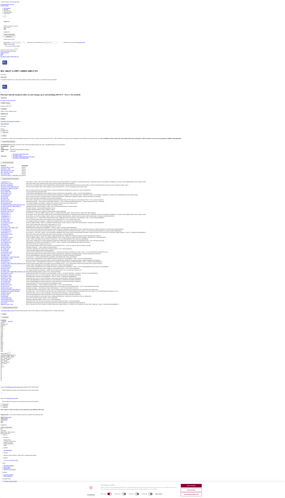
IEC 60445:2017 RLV (6, 253)
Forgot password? (81, 42)
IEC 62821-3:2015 (5, 240)
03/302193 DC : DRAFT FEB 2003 (9, 188)
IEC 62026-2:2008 (5, 221)
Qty (1, 365)
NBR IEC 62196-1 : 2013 (7, 304)
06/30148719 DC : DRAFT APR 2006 (10, 291)
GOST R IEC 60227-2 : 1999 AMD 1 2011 (11, 175)
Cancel (5, 34)
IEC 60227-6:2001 (5, 245)
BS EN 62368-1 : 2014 (6, 193)
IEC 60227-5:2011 (5, 219)
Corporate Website (5, 4)
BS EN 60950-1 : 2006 (6, 276)
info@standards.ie (8, 450)
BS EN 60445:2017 (5, 260)
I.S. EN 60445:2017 (5, 195)
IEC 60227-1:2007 (5, 268)
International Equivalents (7, 162)
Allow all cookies (191, 485)
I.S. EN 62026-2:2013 (6, 230)
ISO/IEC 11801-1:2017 (6, 284)
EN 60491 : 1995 (5, 294)
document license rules (12, 398)
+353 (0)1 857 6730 (14, 1)
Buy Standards (7, 8)
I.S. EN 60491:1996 (5, 281)
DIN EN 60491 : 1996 (6, 279)
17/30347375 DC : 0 (6, 217)
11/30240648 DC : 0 (5, 216)
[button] (3, 326)
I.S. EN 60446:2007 (5, 229)
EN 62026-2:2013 (5, 270)
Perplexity (10, 321)
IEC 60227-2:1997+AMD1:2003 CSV (10, 56)
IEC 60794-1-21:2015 (6, 275)
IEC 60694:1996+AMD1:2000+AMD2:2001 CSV (13, 204)
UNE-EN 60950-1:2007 (6, 299)
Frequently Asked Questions (10, 481)
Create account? (11, 44)
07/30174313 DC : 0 (6, 214)
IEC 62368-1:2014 (5, 248)
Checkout (5, 407)
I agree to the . (9, 398)
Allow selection (191, 490)
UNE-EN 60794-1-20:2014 (7, 301)
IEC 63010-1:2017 (5, 286)
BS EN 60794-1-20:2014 (7, 234)
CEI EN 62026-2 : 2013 (6, 252)
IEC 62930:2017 (5, 224)
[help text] (10, 106)
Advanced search (5, 52)
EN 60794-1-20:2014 (6, 292)
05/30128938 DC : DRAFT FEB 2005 (10, 257)
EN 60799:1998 (4, 208)
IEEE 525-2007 (4, 198)
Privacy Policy (7, 467)
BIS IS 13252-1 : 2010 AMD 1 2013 (9, 227)
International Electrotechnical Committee (10, 121)
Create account (7, 417)
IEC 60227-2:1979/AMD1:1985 (20, 154)
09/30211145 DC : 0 (5, 213)
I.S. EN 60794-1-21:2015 (7, 237)
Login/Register (8, 36)
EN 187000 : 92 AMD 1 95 (7, 209)
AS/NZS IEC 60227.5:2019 (7, 310)
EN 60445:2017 (4, 235)
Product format (4, 353)
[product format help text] (9, 353)
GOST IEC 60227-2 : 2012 (7, 167)
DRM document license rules (14, 387)
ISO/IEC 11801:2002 (6, 247)
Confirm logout (11, 34)
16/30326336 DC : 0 (6, 232)
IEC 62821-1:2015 (5, 199)
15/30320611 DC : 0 (5, 181)
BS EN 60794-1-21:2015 (7, 183)
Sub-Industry (5, 317)
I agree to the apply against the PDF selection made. (20, 387)
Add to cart (5, 132)
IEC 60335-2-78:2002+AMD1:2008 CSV (11, 206)
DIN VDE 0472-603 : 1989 (7, 170)
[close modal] (5, 29)
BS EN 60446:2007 (5, 190)
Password (58, 42)
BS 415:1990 (4, 302)
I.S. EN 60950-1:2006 (6, 242)
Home (2, 54)
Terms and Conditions (9, 465)
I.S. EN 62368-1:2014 (6, 266)
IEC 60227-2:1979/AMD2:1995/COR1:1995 (23, 156)
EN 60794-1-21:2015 (6, 278)
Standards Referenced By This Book (10, 178)
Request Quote (4, 418)
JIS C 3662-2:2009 (5, 173)
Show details (158, 494)
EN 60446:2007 (4, 296)
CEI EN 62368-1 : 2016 (6, 258)
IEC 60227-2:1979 (17, 155)
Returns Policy (7, 468)
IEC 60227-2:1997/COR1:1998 (8, 100)
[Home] (4, 5)
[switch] (124, 494)
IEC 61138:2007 (5, 250)
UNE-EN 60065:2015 (6, 297)
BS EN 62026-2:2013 (6, 203)
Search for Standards (8, 474)
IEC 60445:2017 (5, 196)
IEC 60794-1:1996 (5, 226)
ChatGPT (4, 321)
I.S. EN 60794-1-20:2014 (7, 222)
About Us (12, 4)
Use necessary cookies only (191, 494)
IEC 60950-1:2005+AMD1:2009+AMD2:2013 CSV (13, 271)
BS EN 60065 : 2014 (6, 239)
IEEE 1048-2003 (5, 244)
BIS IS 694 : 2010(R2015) (7, 185)
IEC (2, 55)
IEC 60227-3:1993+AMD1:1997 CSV (10, 186)
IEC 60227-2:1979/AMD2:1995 (20, 158)
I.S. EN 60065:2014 (5, 265)
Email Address (21, 42)
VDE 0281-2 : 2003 (5, 169)
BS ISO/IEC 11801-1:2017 (7, 211)
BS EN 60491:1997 (5, 283)
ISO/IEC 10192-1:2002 (6, 288)
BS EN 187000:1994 (6, 191)
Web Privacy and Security (10, 469)
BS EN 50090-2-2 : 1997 (7, 273)
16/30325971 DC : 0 (6, 261)
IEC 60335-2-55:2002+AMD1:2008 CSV (11, 289)
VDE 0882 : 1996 (5, 255)
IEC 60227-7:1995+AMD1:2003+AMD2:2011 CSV (13, 263)
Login (5, 44)
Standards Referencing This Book (9, 307)
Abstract (4, 135)
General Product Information (8, 141)
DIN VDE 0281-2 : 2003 (7, 172)
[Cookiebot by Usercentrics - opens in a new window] (90, 495)
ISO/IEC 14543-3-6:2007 (7, 201)
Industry (4, 314)
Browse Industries (8, 476)
